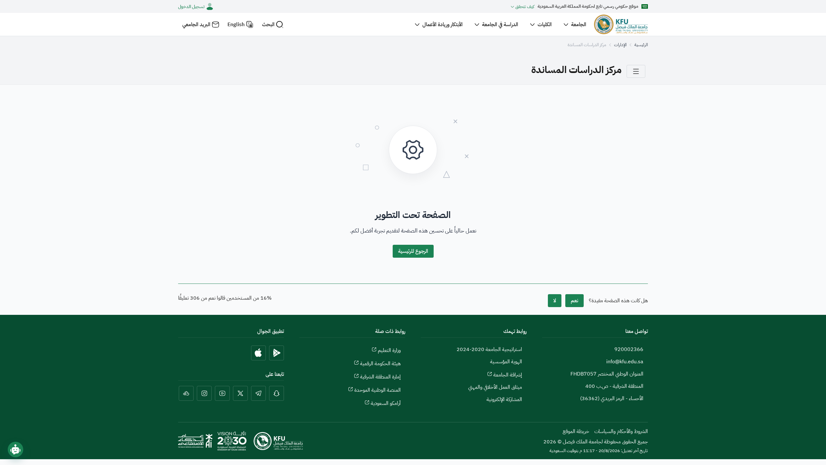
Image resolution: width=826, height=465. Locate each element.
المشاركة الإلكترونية (504, 399)
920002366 (628, 349)
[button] (273, 24)
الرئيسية (641, 44)
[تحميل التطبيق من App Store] (258, 353)
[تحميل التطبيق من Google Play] (276, 353)
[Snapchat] (276, 393)
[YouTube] (222, 393)
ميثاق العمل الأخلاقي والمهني (495, 387)
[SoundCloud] (186, 393)
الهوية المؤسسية (506, 362)
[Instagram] (204, 393)
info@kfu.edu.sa (624, 362)
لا (554, 301)
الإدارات (620, 44)
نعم (574, 301)
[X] (240, 393)
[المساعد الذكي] (15, 449)
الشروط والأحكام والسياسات (621, 431)
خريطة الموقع (576, 431)
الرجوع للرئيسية (413, 251)
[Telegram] (258, 393)
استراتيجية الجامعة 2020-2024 (489, 349)
